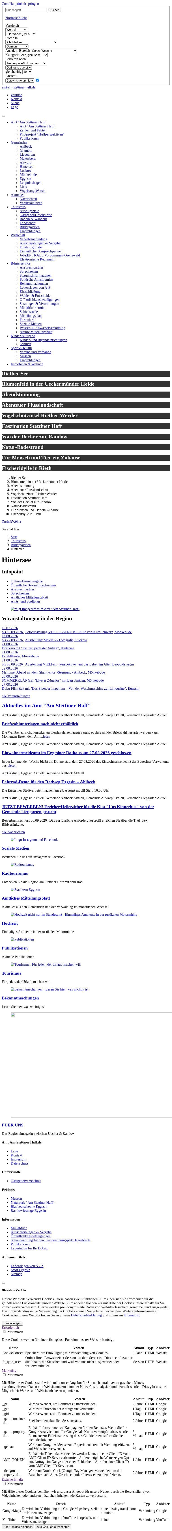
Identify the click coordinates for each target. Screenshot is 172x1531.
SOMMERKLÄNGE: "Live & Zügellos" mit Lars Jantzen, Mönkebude (53, 680)
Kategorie (12, 55)
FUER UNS (13, 1125)
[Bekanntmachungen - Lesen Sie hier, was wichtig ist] (49, 989)
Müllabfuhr (19, 1228)
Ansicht (10, 76)
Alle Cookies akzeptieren (53, 1527)
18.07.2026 (10, 628)
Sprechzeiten (20, 593)
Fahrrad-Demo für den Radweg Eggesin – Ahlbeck (48, 781)
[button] (7, 521)
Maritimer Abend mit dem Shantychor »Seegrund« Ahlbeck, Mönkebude (53, 672)
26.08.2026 (10, 676)
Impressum (18, 1159)
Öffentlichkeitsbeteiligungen (31, 1236)
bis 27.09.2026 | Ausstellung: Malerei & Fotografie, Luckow (44, 640)
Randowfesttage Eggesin (28, 1210)
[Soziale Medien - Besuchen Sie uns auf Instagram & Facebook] (34, 840)
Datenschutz (19, 1163)
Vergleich (12, 25)
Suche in (11, 38)
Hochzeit (10, 923)
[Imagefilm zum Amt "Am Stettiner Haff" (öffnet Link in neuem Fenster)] (45, 609)
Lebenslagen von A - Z (27, 1266)
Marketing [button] (9, 1370)
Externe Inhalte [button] (12, 1479)
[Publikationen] (22, 939)
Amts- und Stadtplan (25, 601)
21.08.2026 (10, 644)
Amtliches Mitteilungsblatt (29, 597)
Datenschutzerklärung (86, 1315)
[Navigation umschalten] (3, 115)
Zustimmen (15, 1332)
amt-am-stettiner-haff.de (18, 87)
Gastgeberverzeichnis (26, 1181)
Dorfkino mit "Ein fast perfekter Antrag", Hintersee (38, 648)
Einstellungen (12, 1323)
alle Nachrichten (13, 832)
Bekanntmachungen (20, 998)
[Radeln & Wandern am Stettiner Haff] (22, 864)
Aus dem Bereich (18, 50)
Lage (14, 1151)
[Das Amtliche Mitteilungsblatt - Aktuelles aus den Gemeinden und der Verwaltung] (25, 889)
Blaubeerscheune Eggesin (29, 1206)
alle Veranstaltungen (16, 696)
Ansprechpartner (22, 589)
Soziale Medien (15, 848)
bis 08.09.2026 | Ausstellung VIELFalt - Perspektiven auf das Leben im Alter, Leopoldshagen (68, 664)
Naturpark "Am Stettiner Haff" (32, 1202)
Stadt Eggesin (20, 1270)
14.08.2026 (10, 636)
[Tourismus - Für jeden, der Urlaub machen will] (46, 964)
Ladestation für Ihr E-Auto (29, 1248)
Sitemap (16, 1274)
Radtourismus (15, 873)
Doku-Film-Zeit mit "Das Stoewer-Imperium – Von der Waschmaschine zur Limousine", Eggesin (70, 688)
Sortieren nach (15, 59)
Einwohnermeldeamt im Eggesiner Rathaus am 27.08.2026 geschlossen (66, 752)
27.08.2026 (10, 684)
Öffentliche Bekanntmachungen (33, 585)
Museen (16, 1198)
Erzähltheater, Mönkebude (20, 656)
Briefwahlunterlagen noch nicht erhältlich (40, 723)
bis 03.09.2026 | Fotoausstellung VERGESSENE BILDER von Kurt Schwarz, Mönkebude (67, 632)
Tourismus (11, 973)
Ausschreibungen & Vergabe (31, 1232)
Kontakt (16, 1155)
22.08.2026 (10, 668)
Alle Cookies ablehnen (18, 1527)
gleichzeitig (13, 71)
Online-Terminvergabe (27, 581)
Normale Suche (16, 18)
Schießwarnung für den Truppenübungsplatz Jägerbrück (50, 1240)
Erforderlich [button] (10, 1327)
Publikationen (15, 948)
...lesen (45, 736)
